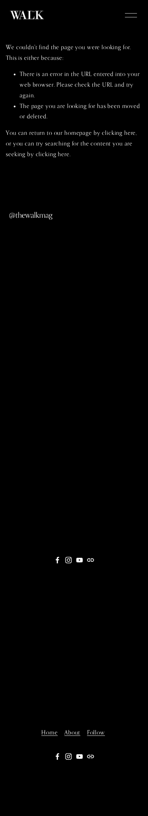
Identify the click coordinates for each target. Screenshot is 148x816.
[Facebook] (57, 560)
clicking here (119, 132)
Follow (96, 732)
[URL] (90, 560)
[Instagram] (68, 560)
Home (49, 732)
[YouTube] (79, 560)
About (72, 732)
